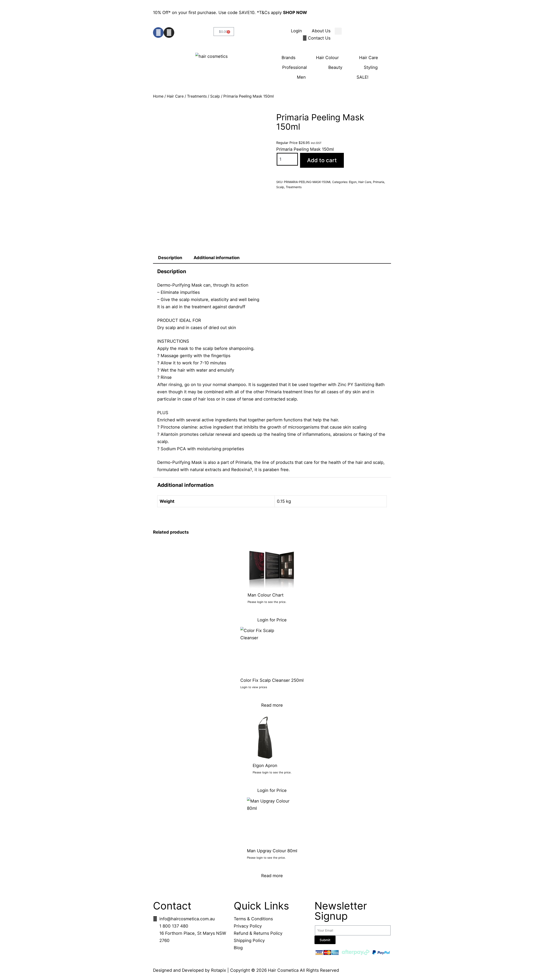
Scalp (215, 96)
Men (301, 77)
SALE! (362, 77)
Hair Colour (327, 57)
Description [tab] (170, 257)
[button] (338, 31)
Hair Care (368, 57)
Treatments (197, 96)
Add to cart (322, 160)
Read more (272, 705)
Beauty (335, 67)
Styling (371, 67)
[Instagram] (169, 32)
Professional (294, 67)
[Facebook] (158, 32)
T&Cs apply (271, 12)
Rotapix (218, 970)
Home (158, 96)
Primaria (378, 182)
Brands (288, 57)
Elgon (353, 182)
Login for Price (272, 619)
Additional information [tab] (216, 257)
